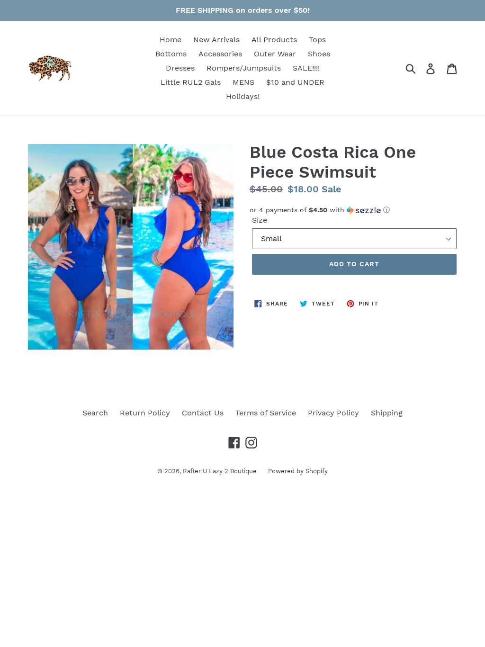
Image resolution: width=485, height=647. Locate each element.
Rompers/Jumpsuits (244, 67)
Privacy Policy (333, 412)
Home (170, 39)
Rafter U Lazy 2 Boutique (221, 471)
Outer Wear (275, 53)
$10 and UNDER (295, 82)
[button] (354, 210)
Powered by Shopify (298, 471)
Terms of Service (265, 412)
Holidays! (243, 96)
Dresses (180, 67)
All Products (274, 39)
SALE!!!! (306, 67)
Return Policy (145, 412)
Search (95, 412)
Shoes (319, 53)
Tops (317, 39)
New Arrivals (216, 39)
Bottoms (171, 53)
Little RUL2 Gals (191, 82)
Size (259, 220)
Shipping (387, 412)
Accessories (220, 53)
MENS (243, 82)
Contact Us (203, 412)
